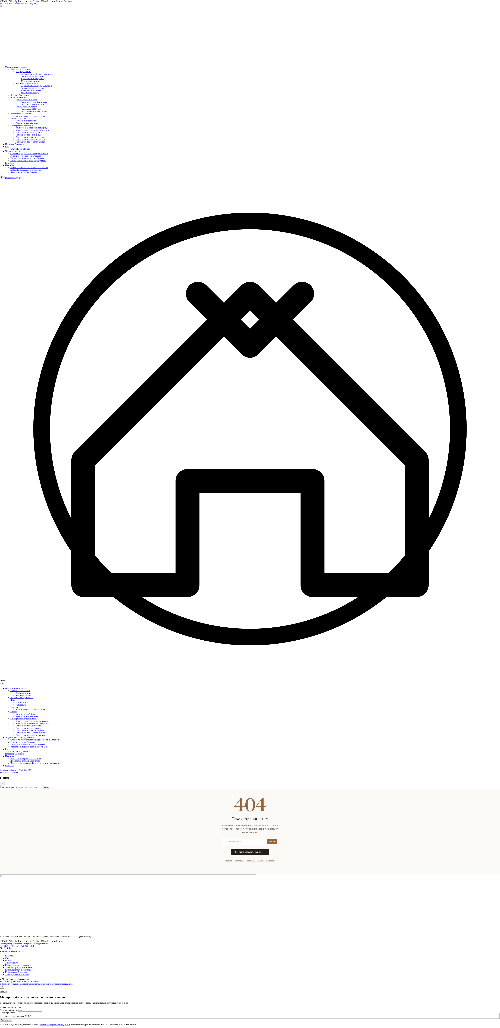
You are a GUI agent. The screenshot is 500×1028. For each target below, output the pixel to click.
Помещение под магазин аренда (30, 137)
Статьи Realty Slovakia (20, 149)
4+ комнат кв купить (30, 81)
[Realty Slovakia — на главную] (128, 62)
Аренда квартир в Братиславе (18, 967)
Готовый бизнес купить (26, 121)
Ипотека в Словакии (14, 144)
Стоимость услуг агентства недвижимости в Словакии (34, 740)
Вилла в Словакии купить (32, 104)
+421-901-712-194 (27, 946)
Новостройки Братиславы (21, 95)
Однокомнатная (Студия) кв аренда (36, 86)
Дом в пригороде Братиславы (34, 102)
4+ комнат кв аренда (30, 93)
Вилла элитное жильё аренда (34, 111)
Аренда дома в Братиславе (17, 974)
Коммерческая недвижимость (23, 125)
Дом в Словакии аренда (26, 107)
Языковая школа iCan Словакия (24, 172)
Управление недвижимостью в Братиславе (29, 747)
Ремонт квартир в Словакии (23, 742)
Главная (228, 860)
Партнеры (9, 756)
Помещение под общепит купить (30, 139)
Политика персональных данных (59, 984)
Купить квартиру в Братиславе (19, 970)
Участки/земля (11, 963)
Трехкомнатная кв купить (32, 79)
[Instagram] (1, 949)
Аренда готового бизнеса (27, 123)
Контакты (9, 163)
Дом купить (21, 702)
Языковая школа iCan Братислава (25, 761)
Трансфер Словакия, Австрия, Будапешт (28, 160)
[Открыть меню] (23, 178)
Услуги (260, 860)
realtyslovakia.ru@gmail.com (36, 943)
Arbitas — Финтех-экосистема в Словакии (29, 167)
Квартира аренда (23, 695)
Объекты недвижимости (16, 67)
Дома (12, 700)
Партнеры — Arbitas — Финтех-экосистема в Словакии (35, 763)
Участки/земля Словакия (21, 114)
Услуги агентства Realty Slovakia (19, 737)
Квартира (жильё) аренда (27, 83)
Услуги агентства (13, 151)
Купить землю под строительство (30, 116)
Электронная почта (8, 1010)
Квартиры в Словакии (20, 69)
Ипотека (251, 860)
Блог (7, 146)
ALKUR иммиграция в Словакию (25, 170)
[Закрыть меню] (2, 683)
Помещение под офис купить (29, 132)
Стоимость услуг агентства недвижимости (29, 153)
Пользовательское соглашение (31, 984)
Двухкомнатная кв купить (32, 76)
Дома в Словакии (18, 97)
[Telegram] (7, 949)
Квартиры (239, 860)
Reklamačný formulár (9, 984)
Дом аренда (21, 705)
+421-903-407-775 (8, 3)
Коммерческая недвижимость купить (32, 130)
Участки (14, 707)
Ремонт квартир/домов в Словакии (26, 156)
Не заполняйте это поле (10, 1007)
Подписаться (6, 1020)
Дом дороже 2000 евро (31, 109)
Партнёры (9, 165)
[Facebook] (4, 949)
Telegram (32, 3)
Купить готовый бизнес (26, 714)
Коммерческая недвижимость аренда (32, 128)
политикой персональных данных (55, 1025)
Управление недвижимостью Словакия (27, 158)
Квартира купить (23, 71)
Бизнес (13, 712)
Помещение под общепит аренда (30, 142)
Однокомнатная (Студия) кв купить (36, 74)
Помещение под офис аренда (28, 135)
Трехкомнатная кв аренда (32, 90)
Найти (272, 841)
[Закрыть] (2, 987)
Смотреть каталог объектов (248, 851)
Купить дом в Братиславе (16, 972)
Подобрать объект (13, 178)
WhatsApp (22, 3)
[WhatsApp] (10, 949)
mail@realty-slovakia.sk (12, 943)
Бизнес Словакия (18, 118)
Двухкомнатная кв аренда (32, 88)
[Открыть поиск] (2, 177)
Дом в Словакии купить (26, 100)
